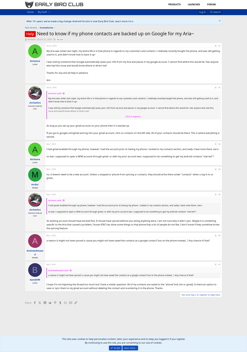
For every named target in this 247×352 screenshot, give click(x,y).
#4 (219, 169)
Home (30, 12)
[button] (49, 12)
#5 (219, 194)
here (130, 21)
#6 (219, 235)
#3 (219, 144)
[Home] (193, 10)
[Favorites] (196, 10)
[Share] (215, 46)
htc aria (60, 39)
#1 (219, 46)
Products (174, 4)
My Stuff (42, 12)
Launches (194, 4)
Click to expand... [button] (134, 116)
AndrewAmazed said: (58, 270)
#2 (219, 87)
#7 (219, 264)
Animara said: (55, 93)
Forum (211, 4)
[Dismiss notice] (219, 21)
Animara (31, 39)
